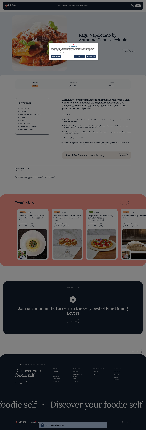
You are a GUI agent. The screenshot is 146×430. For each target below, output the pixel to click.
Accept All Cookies (91, 56)
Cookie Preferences (56, 56)
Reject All (79, 56)
